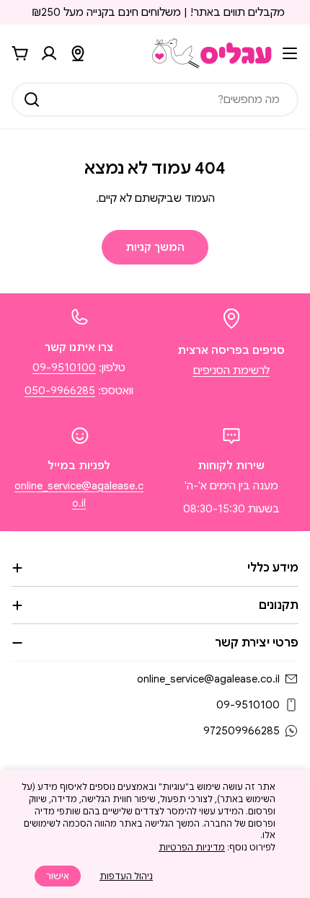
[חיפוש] (31, 99)
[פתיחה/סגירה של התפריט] (289, 53)
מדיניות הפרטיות (192, 847)
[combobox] (155, 99)
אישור (57, 876)
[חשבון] (49, 53)
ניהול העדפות (126, 876)
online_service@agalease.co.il (208, 678)
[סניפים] (78, 53)
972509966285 (241, 730)
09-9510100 (64, 367)
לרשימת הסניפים (231, 370)
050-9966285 (60, 390)
